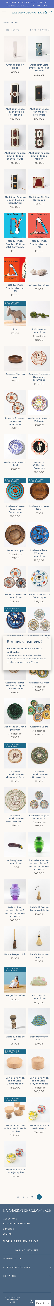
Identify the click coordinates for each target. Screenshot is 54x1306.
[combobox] (43, 1303)
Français (40, 1303)
